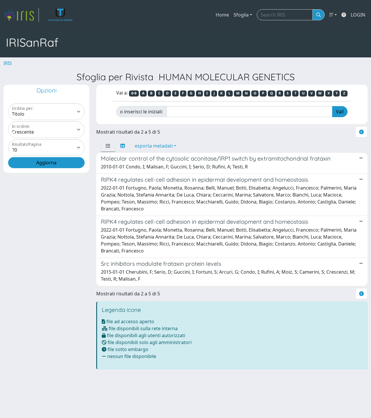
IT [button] (331, 15)
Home (222, 15)
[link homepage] (21, 15)
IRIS (7, 63)
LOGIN (358, 15)
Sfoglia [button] (241, 15)
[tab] (108, 146)
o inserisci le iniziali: (141, 111)
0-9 (134, 93)
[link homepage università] (60, 14)
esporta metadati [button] (154, 146)
